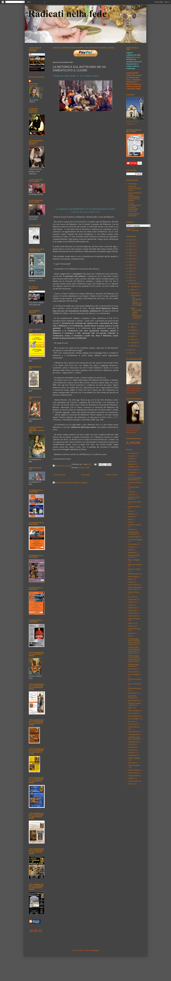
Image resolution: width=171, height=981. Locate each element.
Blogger (96, 950)
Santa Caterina (133, 727)
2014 (131, 278)
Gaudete (131, 529)
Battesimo (131, 464)
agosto (133, 324)
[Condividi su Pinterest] (110, 464)
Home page (85, 475)
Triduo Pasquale (134, 758)
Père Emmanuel (134, 674)
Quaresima (132, 693)
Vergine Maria (133, 776)
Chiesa (130, 475)
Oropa (130, 605)
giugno (133, 330)
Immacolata (132, 544)
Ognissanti (132, 599)
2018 (131, 265)
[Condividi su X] (105, 464)
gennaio (134, 346)
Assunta (131, 456)
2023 (131, 249)
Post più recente (59, 475)
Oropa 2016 (132, 610)
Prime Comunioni (134, 684)
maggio (133, 333)
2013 (131, 281)
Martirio (131, 550)
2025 (131, 243)
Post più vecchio (112, 475)
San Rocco (132, 724)
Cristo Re (131, 495)
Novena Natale (133, 592)
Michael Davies (133, 574)
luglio (133, 327)
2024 (131, 246)
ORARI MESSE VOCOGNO (133, 215)
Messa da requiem (135, 565)
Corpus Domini (133, 487)
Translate (135, 230)
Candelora (132, 472)
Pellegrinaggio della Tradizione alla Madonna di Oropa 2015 (134, 642)
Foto (129, 522)
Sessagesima (133, 734)
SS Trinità (131, 744)
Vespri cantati (133, 781)
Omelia (130, 602)
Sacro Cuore (132, 713)
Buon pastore (133, 470)
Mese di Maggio (134, 560)
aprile (133, 336)
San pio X (131, 722)
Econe (130, 511)
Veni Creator (132, 773)
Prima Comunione (134, 679)
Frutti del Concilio (134, 525)
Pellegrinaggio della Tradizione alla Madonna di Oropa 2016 (134, 650)
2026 (131, 240)
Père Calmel (132, 672)
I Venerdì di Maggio (135, 540)
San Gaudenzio (134, 716)
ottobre (133, 290)
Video (130, 784)
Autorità (131, 459)
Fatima (130, 517)
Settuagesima (133, 742)
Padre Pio (131, 623)
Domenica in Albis (134, 502)
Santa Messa (133, 732)
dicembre (134, 283)
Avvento (131, 461)
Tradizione (132, 755)
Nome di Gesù (133, 585)
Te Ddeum (132, 750)
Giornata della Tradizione (133, 533)
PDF (129, 636)
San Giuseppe (133, 719)
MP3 (130, 579)
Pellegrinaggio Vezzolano (133, 665)
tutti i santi (131, 763)
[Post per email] (95, 464)
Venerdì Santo (133, 770)
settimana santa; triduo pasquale (134, 738)
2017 (131, 268)
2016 (131, 271)
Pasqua (131, 626)
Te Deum (131, 753)
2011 (131, 353)
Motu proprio (132, 577)
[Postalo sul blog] (102, 464)
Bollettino (82, 468)
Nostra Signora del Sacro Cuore (135, 588)
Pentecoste (132, 669)
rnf (83, 464)
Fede (130, 519)
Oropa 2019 (132, 616)
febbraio (134, 343)
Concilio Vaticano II (135, 482)
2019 (131, 262)
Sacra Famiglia (133, 711)
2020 (131, 259)
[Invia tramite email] (100, 464)
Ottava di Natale (134, 619)
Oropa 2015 (132, 608)
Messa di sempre (134, 569)
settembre (134, 293)
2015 (131, 274)
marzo (133, 339)
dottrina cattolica (134, 507)
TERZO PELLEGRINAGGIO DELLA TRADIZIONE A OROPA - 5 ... (136, 314)
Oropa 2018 (132, 613)
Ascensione (132, 453)
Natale (130, 582)
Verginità (131, 778)
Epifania (131, 514)
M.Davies (131, 547)
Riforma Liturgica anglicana (134, 704)
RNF (88, 468)
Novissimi (131, 597)
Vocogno (136, 57)
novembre (134, 287)
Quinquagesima (134, 700)
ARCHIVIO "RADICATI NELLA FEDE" (135, 188)
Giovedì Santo (133, 537)
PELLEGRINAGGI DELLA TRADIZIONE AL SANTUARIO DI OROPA (134, 197)
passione (131, 633)
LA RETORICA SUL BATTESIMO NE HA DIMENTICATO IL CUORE (136, 300)
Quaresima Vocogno (132, 697)
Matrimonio (132, 552)
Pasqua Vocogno (134, 629)
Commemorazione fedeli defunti (135, 479)
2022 (131, 253)
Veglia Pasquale (134, 765)
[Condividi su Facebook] (107, 464)
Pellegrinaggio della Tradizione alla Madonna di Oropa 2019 (134, 659)
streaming (131, 747)
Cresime (131, 492)
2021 (131, 256)
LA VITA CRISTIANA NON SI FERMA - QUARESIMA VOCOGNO (134, 207)
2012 (131, 350)
